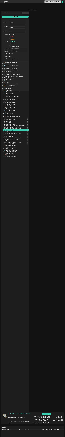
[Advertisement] (32, 7)
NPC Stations (14, 44)
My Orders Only (8, 58)
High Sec (13, 41)
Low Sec (13, 39)
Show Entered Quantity (9, 34)
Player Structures (15, 46)
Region (6, 51)
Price (5, 22)
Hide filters (15, 16)
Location (6, 48)
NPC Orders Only (8, 56)
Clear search (25, 13)
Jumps (6, 31)
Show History (46, 414)
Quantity (6, 26)
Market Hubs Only (8, 53)
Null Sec (13, 37)
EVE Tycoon (4, 2)
